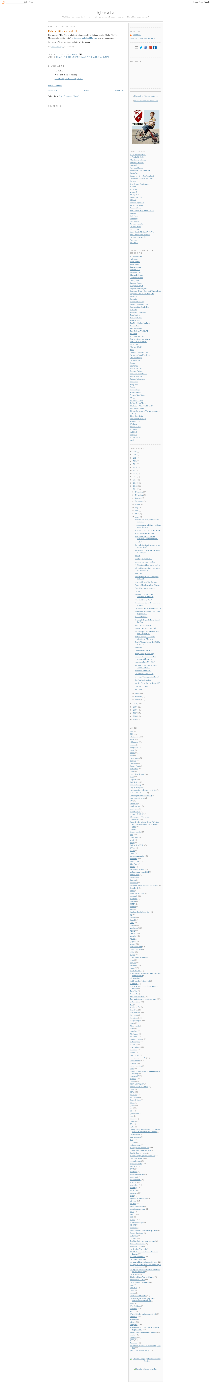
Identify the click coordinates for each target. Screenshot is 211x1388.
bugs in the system (137, 787)
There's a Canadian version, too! (146, 100)
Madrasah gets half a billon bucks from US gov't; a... (147, 632)
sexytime (133, 1190)
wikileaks (133, 1316)
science (133, 1182)
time (131, 1285)
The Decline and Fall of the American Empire (87, 57)
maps (132, 1023)
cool (131, 834)
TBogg (132, 397)
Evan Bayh (134, 888)
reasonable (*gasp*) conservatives (142, 1155)
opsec (132, 1089)
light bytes (134, 1015)
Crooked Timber (136, 283)
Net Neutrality (135, 1060)
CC (131, 800)
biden (132, 771)
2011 (135, 489)
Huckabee (133, 965)
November (139, 495)
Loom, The (134, 344)
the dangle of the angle (138, 1249)
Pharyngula (134, 365)
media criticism (136, 1039)
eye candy (133, 896)
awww (132, 752)
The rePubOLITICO (137, 1279)
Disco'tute (134, 864)
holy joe (133, 962)
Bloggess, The (135, 272)
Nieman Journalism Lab (139, 352)
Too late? (138, 541)
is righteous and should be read (84, 38)
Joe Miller (134, 991)
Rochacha (133, 1166)
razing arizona (135, 1145)
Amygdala (134, 165)
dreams (132, 866)
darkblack (133, 432)
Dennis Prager (135, 861)
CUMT (132, 848)
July (137, 507)
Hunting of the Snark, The (139, 307)
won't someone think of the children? (143, 1332)
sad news (133, 1171)
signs (132, 1195)
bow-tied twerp (135, 784)
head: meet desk (136, 949)
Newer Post (53, 90)
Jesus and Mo (135, 320)
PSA (131, 1124)
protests (133, 1121)
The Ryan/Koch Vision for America (148, 608)
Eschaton (133, 296)
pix (131, 1108)
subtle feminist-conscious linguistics (143, 1230)
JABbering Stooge (136, 205)
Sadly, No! (134, 384)
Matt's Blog (134, 221)
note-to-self (134, 1076)
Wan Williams (135, 1306)
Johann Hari (134, 325)
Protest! (137, 555)
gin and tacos (135, 437)
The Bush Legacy (136, 1246)
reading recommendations (139, 1147)
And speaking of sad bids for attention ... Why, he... (145, 637)
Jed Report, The (136, 317)
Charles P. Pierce (136, 275)
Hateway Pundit (136, 946)
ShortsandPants (135, 392)
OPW (132, 1092)
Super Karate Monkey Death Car (142, 231)
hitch (132, 960)
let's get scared (135, 1012)
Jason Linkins (135, 315)
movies (132, 1052)
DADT (132, 850)
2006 (135, 716)
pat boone (133, 1094)
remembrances (135, 1161)
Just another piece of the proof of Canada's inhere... (146, 666)
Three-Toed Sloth (136, 416)
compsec (133, 829)
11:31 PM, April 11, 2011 (69, 78)
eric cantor (134, 882)
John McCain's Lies (137, 996)
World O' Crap (135, 426)
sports (132, 1214)
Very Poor (133, 240)
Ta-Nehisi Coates (136, 400)
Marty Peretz (135, 1026)
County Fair (134, 280)
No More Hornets (136, 223)
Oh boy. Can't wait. (141, 686)
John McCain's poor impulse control (143, 999)
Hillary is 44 (134, 194)
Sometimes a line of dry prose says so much (147, 603)
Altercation (134, 264)
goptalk (132, 936)
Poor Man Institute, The (138, 373)
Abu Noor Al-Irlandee (138, 159)
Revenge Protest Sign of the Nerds (147, 530)
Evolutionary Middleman (139, 184)
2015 (135, 476)
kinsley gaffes (135, 1007)
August (138, 504)
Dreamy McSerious (137, 869)
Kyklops (133, 213)
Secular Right (135, 389)
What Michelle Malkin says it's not (143, 1314)
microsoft (133, 1044)
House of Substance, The (139, 304)
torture (132, 1293)
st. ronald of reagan (137, 1222)
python (132, 1126)
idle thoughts (135, 978)
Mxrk (132, 349)
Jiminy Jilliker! (135, 207)
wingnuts (133, 1324)
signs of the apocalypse (138, 1198)
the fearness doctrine (137, 1256)
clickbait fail (135, 811)
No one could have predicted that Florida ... (147, 520)
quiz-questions (135, 1137)
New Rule (138, 573)
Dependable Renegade (138, 288)
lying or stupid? (135, 1020)
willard (132, 1322)
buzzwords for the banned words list (143, 790)
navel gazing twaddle (138, 1057)
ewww (132, 890)
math (132, 1028)
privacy (132, 1118)
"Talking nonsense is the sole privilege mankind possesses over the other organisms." (105, 17)
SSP (131, 1217)
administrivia (135, 736)
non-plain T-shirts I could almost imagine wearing (145, 1072)
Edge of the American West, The (142, 293)
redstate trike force (137, 1158)
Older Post (119, 90)
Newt (132, 1068)
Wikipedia (134, 1319)
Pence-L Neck (135, 1100)
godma (132, 925)
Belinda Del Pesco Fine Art (140, 170)
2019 (135, 464)
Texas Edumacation (137, 1243)
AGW (132, 739)
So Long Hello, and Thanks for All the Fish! (147, 620)
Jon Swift (133, 333)
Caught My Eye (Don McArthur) (142, 176)
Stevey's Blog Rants (137, 395)
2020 (135, 461)
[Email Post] (80, 54)
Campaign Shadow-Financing (141, 795)
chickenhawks (135, 806)
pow (131, 1116)
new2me (133, 1063)
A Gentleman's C (136, 256)
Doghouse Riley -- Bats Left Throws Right (145, 291)
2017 (135, 470)
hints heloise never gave (139, 957)
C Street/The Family (137, 792)
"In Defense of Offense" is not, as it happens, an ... (147, 612)
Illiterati (133, 200)
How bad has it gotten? (143, 680)
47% (131, 731)
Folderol (133, 186)
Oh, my (137, 591)
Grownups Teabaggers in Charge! (147, 676)
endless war (134, 874)
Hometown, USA (136, 197)
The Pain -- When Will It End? (141, 405)
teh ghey (133, 1238)
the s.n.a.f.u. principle (138, 237)
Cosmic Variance (136, 277)
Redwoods (138, 647)
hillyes (132, 954)
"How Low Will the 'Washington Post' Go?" (146, 577)
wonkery (133, 1334)
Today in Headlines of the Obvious (147, 585)
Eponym (133, 181)
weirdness (133, 1308)
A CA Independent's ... (138, 154)
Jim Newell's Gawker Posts (140, 323)
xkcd (131, 440)
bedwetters (134, 768)
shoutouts (133, 1193)
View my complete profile (142, 38)
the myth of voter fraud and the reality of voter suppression (145, 1270)
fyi (131, 914)
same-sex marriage (137, 1174)
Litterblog (134, 218)
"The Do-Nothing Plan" (143, 599)
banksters (133, 763)
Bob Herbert (134, 782)
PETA (132, 1102)
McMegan (134, 1034)
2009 (135, 707)
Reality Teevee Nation (138, 1153)
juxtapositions (135, 1001)
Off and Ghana (135, 226)
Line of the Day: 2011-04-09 (145, 662)
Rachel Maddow (136, 376)
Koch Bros (134, 1009)
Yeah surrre (134, 1342)
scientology (134, 1185)
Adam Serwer (135, 261)
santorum (133, 1177)
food (131, 909)
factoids (133, 901)
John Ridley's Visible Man (139, 331)
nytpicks (133, 1078)
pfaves (132, 1105)
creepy (132, 842)
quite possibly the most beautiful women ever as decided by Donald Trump (145, 1130)
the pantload (134, 1274)
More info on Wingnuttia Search (145, 96)
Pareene (133, 363)
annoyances (134, 747)
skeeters (133, 1203)
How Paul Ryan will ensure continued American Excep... (146, 537)
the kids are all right (137, 1259)
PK (131, 1110)
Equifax (133, 880)
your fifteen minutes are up (139, 1350)
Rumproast (134, 381)
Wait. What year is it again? (145, 588)
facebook (133, 898)
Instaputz (133, 309)
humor (132, 968)
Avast (132, 750)
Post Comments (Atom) (69, 96)
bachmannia (134, 758)
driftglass (133, 434)
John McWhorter (136, 328)
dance (132, 853)
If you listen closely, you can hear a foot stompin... (147, 551)
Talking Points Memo (138, 403)
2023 (135, 454)
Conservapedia (135, 832)
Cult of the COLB (136, 845)
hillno (132, 952)
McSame (133, 1036)
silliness (133, 1201)
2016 (135, 473)
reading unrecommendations (140, 1150)
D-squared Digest (136, 285)
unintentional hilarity (138, 1295)
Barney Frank (135, 766)
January (138, 699)
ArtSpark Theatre (136, 168)
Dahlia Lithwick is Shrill (62, 31)
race (131, 1139)
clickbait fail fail (136, 814)
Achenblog (134, 259)
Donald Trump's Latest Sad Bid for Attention (147, 643)
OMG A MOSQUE (137, 1084)
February (138, 696)
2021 (135, 458)
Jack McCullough (57, 47)
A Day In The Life (137, 157)
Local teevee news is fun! (144, 673)
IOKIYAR (134, 983)
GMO (132, 922)
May (137, 513)
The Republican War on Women (141, 1277)
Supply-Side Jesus (136, 1233)
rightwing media (136, 1163)
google (132, 930)
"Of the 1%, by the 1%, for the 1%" (147, 683)
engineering (134, 877)
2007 (135, 713)
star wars (133, 1227)
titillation (133, 1287)
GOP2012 (133, 933)
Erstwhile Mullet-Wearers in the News (144, 885)
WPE (132, 1340)
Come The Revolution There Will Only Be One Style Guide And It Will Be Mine (144, 824)
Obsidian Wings (136, 357)
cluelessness (134, 819)
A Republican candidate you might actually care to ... (147, 569)
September (139, 501)
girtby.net (133, 189)
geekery (133, 917)
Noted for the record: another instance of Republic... (145, 657)
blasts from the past (137, 774)
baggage (133, 760)
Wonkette (133, 424)
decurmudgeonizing (137, 856)
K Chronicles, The (137, 336)
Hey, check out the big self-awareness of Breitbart (145, 595)
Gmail (132, 920)
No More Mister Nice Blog (140, 355)
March (137, 693)
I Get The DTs (135, 970)
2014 (135, 479)
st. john (132, 1219)
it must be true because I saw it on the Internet (144, 987)
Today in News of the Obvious (146, 582)
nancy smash (134, 1055)
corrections (134, 837)
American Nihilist (137, 162)
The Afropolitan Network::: (140, 234)
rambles (133, 1142)
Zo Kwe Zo (134, 242)
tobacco (133, 1290)
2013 (135, 483)
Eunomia (133, 299)
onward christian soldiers (139, 1086)
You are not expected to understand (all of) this (145, 1346)
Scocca (132, 387)
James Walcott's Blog (138, 312)
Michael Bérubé (136, 347)
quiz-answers (135, 1134)
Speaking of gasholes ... (143, 558)
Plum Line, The (136, 368)
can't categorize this (137, 798)
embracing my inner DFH (139, 872)
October (138, 498)
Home (86, 90)
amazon (133, 744)
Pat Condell (134, 1097)
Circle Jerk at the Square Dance (141, 178)
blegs (132, 776)
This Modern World (137, 408)
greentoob (133, 192)
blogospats (134, 779)
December (139, 491)
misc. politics (135, 1047)
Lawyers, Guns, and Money (140, 339)
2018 (135, 467)
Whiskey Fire (135, 421)
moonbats (133, 1049)
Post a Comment (55, 85)
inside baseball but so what (140, 981)
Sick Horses (134, 229)
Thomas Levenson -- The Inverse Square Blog (144, 412)
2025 (135, 451)
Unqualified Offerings (138, 418)
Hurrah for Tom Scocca (143, 670)
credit (132, 840)
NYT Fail (138, 689)
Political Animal (136, 371)
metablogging (135, 1041)
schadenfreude (135, 1179)
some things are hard (137, 1209)
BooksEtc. (134, 173)
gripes (132, 944)
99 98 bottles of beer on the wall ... (147, 565)
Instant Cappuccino (137, 202)
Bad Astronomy (136, 267)
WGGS (132, 1311)
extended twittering (137, 893)
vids (131, 1303)
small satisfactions (137, 1206)
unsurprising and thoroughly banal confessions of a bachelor (142, 1299)
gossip (132, 938)
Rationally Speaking (137, 379)
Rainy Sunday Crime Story (144, 653)
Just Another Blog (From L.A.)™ (142, 210)
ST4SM (133, 1225)
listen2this (134, 1017)
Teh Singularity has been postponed (143, 1241)
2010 (135, 703)
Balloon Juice (135, 269)
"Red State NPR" (141, 616)
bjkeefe (105, 12)
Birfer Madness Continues (144, 533)
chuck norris (134, 808)
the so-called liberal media (140, 1282)
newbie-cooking (136, 1065)
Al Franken (134, 742)
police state (134, 1113)
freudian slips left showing (139, 912)
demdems (133, 858)
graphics (133, 941)
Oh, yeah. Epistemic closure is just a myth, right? (147, 546)
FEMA (132, 904)
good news (134, 928)
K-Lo (132, 1004)
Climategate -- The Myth (139, 816)
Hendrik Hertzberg (137, 301)
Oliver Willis (135, 360)
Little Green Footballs (138, 341)
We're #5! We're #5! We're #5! (145, 628)
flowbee (133, 906)
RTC (132, 1169)
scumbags (133, 1187)
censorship (134, 803)
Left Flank (134, 215)
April (137, 517)
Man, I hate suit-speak (143, 625)
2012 (135, 486)
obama (59, 57)
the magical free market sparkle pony (143, 1262)
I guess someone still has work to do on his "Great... (148, 526)
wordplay (133, 1337)
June (137, 510)
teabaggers (134, 1235)
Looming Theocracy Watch (145, 561)
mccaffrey (134, 1031)
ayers (132, 755)
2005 (135, 719)
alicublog (133, 429)
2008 (135, 710)
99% (131, 734)
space (132, 1211)
